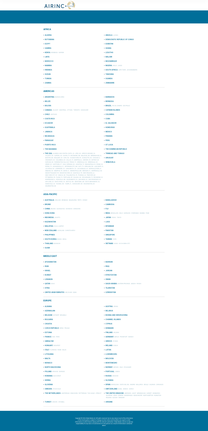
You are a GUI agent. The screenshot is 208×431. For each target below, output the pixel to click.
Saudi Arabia (111, 284)
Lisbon (117, 371)
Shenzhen (76, 209)
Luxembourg (111, 354)
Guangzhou (61, 209)
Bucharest (57, 376)
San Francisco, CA (94, 179)
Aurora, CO (58, 155)
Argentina (49, 97)
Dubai (75, 292)
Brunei (48, 204)
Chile (47, 114)
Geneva (125, 389)
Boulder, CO (58, 158)
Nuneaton (157, 395)
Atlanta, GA (49, 155)
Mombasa (54, 52)
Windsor (121, 397)
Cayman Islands (113, 110)
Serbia (48, 380)
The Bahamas (51, 149)
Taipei (114, 239)
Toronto (76, 110)
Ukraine (109, 402)
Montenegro (111, 363)
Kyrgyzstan (111, 275)
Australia (49, 200)
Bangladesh (111, 200)
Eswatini (109, 44)
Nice (53, 337)
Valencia (152, 384)
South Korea (50, 239)
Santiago (53, 114)
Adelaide (58, 200)
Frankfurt (123, 337)
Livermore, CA (60, 168)
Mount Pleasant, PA (52, 173)
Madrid (132, 384)
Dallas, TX (69, 160)
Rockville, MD (61, 179)
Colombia (110, 114)
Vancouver (84, 110)
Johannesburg (132, 70)
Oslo (121, 367)
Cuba (108, 119)
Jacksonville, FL (58, 166)
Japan (108, 217)
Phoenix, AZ (82, 175)
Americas (48, 91)
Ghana (108, 48)
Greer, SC (48, 164)
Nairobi (61, 52)
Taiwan (109, 239)
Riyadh (139, 283)
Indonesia (49, 217)
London (120, 395)
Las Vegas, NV (49, 168)
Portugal (110, 371)
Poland (48, 371)
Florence (53, 350)
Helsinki (116, 332)
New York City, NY (51, 175)
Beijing (53, 209)
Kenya (47, 52)
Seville (146, 384)
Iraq (107, 266)
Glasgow (109, 395)
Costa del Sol (124, 384)
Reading (109, 397)
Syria (47, 288)
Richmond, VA (98, 177)
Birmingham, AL (96, 155)
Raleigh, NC (77, 177)
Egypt (47, 44)
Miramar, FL (86, 171)
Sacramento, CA (72, 179)
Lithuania (49, 354)
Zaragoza (159, 384)
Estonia (48, 332)
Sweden (48, 389)
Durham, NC (49, 162)
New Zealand (51, 230)
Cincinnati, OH (50, 160)
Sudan (48, 74)
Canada (48, 110)
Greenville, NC (82, 162)
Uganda (109, 78)
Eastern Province (124, 283)
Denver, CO (87, 160)
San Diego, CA (83, 179)
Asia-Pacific (50, 194)
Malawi (109, 57)
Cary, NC (66, 158)
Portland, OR (67, 177)
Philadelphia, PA (71, 175)
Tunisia (48, 78)
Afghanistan (50, 262)
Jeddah (133, 283)
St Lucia (109, 145)
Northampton (148, 395)
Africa (47, 29)
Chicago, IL (96, 158)
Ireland (109, 345)
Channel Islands (113, 319)
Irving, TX (48, 166)
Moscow (115, 376)
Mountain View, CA (66, 173)
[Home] (59, 5)
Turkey (48, 402)
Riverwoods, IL (50, 179)
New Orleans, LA (88, 173)
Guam (47, 248)
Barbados (110, 97)
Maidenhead (128, 395)
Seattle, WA (70, 181)
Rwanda (48, 70)
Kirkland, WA (88, 166)
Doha (53, 283)
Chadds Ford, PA (75, 158)
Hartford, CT (57, 164)
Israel (47, 271)
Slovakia (109, 380)
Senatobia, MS (79, 181)
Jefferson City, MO (71, 166)
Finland (109, 332)
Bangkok (57, 243)
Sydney (85, 200)
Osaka (114, 217)
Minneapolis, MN (75, 171)
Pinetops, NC (91, 175)
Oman (108, 279)
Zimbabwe (110, 83)
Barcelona (115, 384)
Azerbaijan (50, 311)
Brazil (108, 106)
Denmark (110, 328)
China (47, 209)
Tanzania (110, 74)
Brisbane (65, 200)
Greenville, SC (93, 162)
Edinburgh (156, 393)
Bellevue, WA (85, 155)
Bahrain (109, 262)
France (48, 337)
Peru (108, 140)
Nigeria (109, 65)
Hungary (49, 345)
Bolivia (48, 106)
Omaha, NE (61, 175)
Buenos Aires (59, 97)
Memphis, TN (58, 171)
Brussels (63, 315)
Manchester (137, 395)
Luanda (115, 35)
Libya (47, 57)
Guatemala (50, 127)
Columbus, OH (61, 160)
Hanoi (116, 243)
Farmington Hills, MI (61, 162)
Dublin (115, 345)
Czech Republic (52, 328)
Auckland (61, 230)
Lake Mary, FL (98, 166)
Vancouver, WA (77, 184)
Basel (120, 389)
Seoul (65, 239)
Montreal (62, 110)
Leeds (115, 395)
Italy (47, 350)
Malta (47, 358)
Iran (47, 266)
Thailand (49, 243)
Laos (108, 222)
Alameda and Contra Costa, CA (63, 153)
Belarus (109, 311)
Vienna (115, 306)
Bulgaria (49, 319)
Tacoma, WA (60, 184)
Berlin (117, 337)
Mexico (109, 132)
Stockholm (57, 389)
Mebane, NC (49, 171)
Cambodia (110, 204)
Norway (109, 367)
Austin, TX (66, 155)
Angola (109, 35)
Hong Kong (50, 213)
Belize (47, 101)
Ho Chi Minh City (124, 243)
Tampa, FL (68, 184)
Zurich (131, 389)
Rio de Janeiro (117, 105)
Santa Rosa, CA (60, 181)
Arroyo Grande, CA (88, 153)
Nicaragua (49, 136)
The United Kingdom (115, 393)
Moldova (110, 358)
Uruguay (109, 158)
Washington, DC (89, 184)
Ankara (55, 402)
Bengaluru (114, 213)
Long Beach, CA (71, 168)
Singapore (110, 235)
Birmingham (141, 393)
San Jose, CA (49, 181)
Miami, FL (66, 171)
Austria (109, 306)
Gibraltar (49, 341)
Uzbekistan (111, 292)
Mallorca (139, 384)
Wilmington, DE (50, 186)
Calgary (55, 110)
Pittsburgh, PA (50, 177)
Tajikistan (110, 288)
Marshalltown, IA (95, 168)
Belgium (48, 315)
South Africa (112, 70)
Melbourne (73, 200)
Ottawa (70, 110)
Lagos (120, 65)
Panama (109, 136)
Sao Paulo (126, 105)
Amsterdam (65, 393)
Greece (109, 341)
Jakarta (57, 217)
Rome (59, 350)
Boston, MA (49, 158)
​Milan (64, 350)
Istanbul (61, 402)
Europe (47, 300)
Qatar (47, 284)
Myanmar (110, 226)
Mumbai (142, 213)
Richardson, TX (87, 177)
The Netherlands (53, 393)
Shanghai (69, 209)
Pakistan (109, 230)
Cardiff (149, 393)
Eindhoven (74, 393)
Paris (57, 337)
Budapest (57, 345)
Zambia (48, 83)
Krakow (55, 371)
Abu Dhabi (68, 292)
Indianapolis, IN (90, 164)
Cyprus (109, 324)
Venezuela (110, 162)
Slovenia (49, 384)
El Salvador (111, 123)
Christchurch (70, 230)
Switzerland (111, 389)
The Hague (91, 393)
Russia (108, 376)
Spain (108, 384)
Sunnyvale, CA (50, 184)
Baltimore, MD (75, 155)
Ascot (134, 393)
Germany (110, 337)
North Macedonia (53, 367)
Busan (59, 239)
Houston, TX (80, 164)
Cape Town (122, 70)
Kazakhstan (50, 222)
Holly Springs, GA (69, 164)
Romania (48, 376)
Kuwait (48, 275)
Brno (62, 328)
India (108, 213)
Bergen (116, 367)
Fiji (107, 209)
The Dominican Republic (116, 149)
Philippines (50, 235)
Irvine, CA (99, 164)
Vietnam (109, 243)
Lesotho (109, 52)
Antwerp (56, 315)
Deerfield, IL (78, 160)
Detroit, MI (95, 160)
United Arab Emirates (54, 292)
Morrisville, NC (96, 171)
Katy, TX (81, 166)
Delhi (121, 213)
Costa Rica (50, 119)
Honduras (110, 127)
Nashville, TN (77, 173)
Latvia (108, 350)
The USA (48, 153)
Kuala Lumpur (59, 226)
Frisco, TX (73, 162)
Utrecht (98, 393)
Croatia (48, 324)
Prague (67, 328)
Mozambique (111, 61)
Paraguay (49, 140)
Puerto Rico (50, 145)
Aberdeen (127, 393)
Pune (147, 213)
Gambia (48, 48)
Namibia (48, 65)
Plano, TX (59, 177)
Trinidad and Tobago (115, 153)
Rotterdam (83, 393)
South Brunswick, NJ (92, 181)
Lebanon (49, 279)
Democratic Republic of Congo (120, 39)
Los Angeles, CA (82, 168)
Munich (130, 337)
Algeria (48, 35)
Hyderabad (135, 213)
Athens (115, 341)
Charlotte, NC (87, 158)
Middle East (50, 256)
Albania (48, 306)
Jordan (109, 271)
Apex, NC (78, 153)
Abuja (115, 65)
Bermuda (110, 101)
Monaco (48, 363)
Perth (80, 200)
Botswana (49, 39)
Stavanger (127, 367)
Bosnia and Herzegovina (117, 315)
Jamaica (48, 132)
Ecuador (49, 123)
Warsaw (62, 371)
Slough (115, 397)
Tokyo (119, 217)
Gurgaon (127, 213)
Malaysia (49, 226)
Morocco (49, 61)
